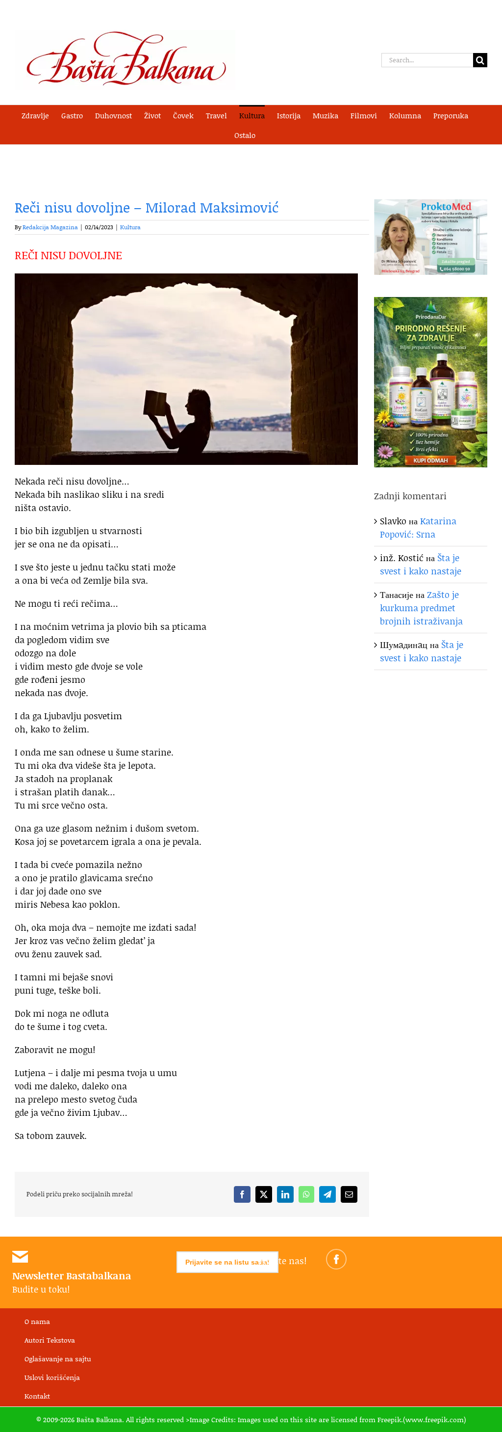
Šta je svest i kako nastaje (420, 564)
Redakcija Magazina (50, 227)
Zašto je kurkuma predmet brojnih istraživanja (421, 607)
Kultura (130, 227)
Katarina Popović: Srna (418, 527)
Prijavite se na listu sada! (227, 1262)
